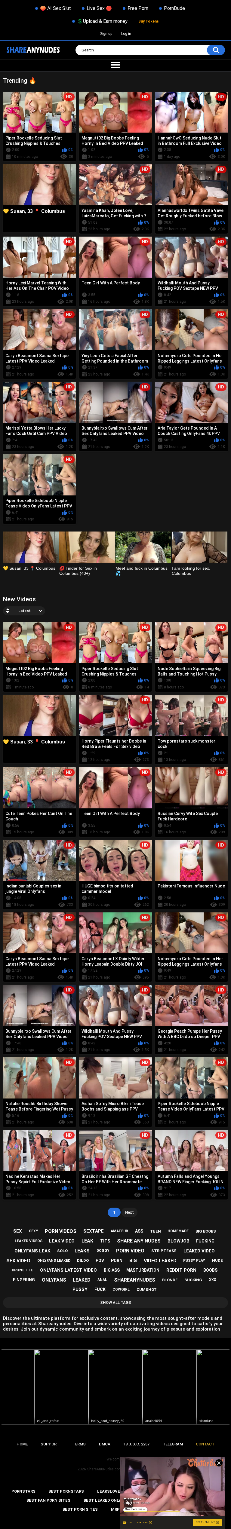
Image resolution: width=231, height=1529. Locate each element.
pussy (80, 1289)
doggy (103, 1251)
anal (102, 1280)
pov (100, 1260)
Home (22, 1444)
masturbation (142, 1270)
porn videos (60, 1231)
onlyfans (54, 1280)
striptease (164, 1251)
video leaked (160, 1261)
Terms (79, 1444)
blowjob (178, 1241)
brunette (22, 1270)
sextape (93, 1231)
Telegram (173, 1444)
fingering (24, 1279)
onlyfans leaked (53, 1260)
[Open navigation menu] (115, 65)
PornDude (174, 8)
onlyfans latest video (68, 1270)
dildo (83, 1260)
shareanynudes (134, 1280)
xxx (212, 1280)
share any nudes (139, 1241)
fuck (100, 1289)
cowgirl (121, 1289)
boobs (210, 1270)
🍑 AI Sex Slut (55, 8)
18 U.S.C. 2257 (136, 1444)
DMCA (104, 1444)
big (133, 1260)
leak (87, 1241)
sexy (33, 1231)
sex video (18, 1261)
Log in (126, 34)
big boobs (206, 1231)
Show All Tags (115, 1302)
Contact (205, 1444)
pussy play (194, 1260)
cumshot (147, 1289)
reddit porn (181, 1270)
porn (116, 1260)
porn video (130, 1251)
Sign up (106, 34)
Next (129, 1212)
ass (139, 1231)
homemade (178, 1231)
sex (17, 1231)
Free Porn (138, 8)
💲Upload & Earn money (102, 21)
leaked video (199, 1251)
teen (155, 1231)
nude (217, 1260)
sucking (193, 1280)
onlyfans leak (32, 1251)
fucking (205, 1241)
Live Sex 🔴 (99, 8)
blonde (170, 1280)
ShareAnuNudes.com (104, 1469)
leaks (82, 1251)
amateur (119, 1231)
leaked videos (28, 1241)
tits (105, 1241)
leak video (62, 1241)
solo (62, 1251)
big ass (112, 1270)
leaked (82, 1280)
